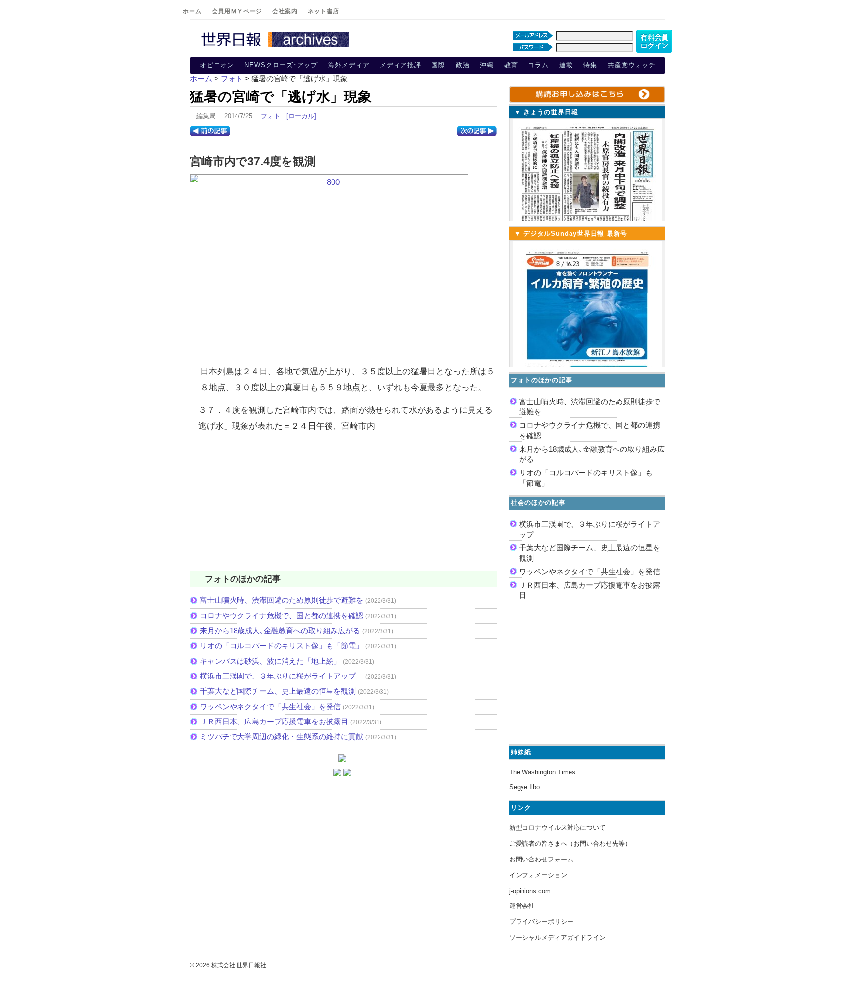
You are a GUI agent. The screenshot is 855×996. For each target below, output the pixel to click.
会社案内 (284, 11)
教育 (511, 65)
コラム (538, 65)
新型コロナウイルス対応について (557, 827)
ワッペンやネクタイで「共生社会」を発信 (270, 706)
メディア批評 (400, 65)
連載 (566, 65)
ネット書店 (323, 11)
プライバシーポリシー (541, 921)
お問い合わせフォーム (541, 859)
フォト (270, 116)
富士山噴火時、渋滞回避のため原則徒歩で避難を (281, 600)
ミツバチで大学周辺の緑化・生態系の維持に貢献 (281, 736)
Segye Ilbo (524, 787)
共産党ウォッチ (632, 65)
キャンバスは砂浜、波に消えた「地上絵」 (270, 661)
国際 (438, 65)
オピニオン (217, 65)
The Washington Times (542, 772)
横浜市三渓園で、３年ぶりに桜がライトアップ (281, 676)
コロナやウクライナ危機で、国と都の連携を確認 (281, 615)
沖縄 (487, 65)
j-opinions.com (530, 891)
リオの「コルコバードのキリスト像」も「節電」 (281, 645)
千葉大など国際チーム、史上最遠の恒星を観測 (278, 691)
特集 (590, 65)
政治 (463, 65)
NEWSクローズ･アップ (281, 65)
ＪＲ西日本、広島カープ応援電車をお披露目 (274, 721)
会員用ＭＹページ (237, 11)
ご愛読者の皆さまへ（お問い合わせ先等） (570, 843)
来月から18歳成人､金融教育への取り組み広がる (280, 630)
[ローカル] (301, 116)
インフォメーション (538, 875)
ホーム (192, 11)
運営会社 (522, 905)
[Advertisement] (343, 508)
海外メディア (348, 65)
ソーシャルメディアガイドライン (557, 937)
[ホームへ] (276, 48)
